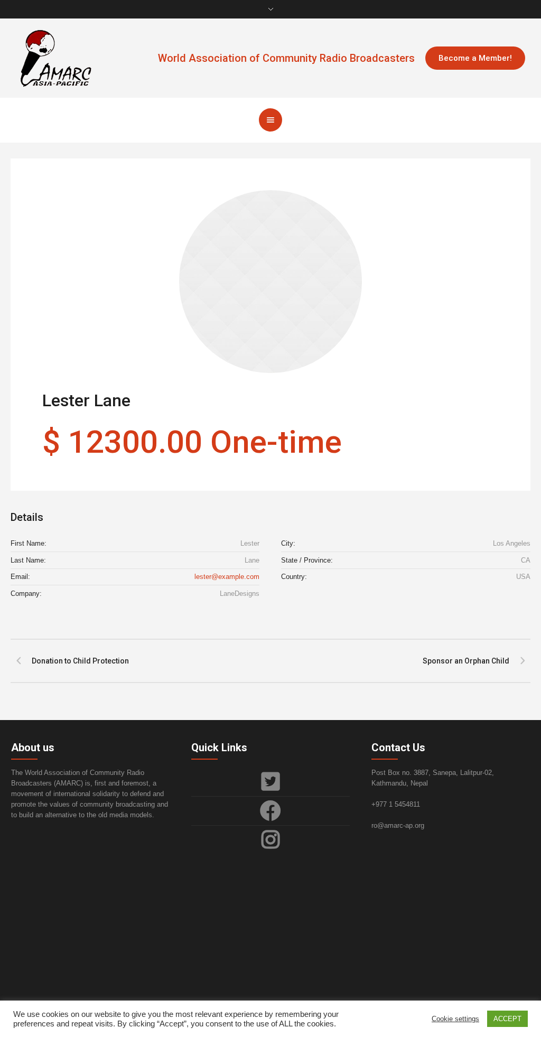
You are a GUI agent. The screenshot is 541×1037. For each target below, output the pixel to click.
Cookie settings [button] (455, 1019)
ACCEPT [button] (507, 1019)
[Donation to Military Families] (270, 281)
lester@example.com (226, 577)
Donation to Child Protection (80, 661)
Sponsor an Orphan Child (466, 661)
